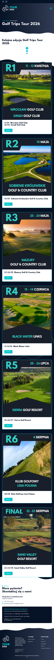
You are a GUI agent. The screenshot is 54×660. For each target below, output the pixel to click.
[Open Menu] (51, 8)
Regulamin (30, 641)
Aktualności (43, 643)
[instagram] (6, 2)
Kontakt (43, 646)
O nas (42, 639)
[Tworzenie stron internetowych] (27, 657)
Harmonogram (31, 639)
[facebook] (3, 2)
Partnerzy (43, 641)
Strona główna (5, 20)
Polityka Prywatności (45, 648)
